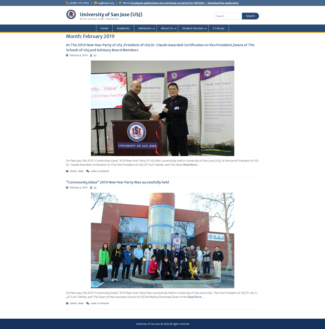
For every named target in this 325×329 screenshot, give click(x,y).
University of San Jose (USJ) (111, 14)
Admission (144, 28)
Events (73, 171)
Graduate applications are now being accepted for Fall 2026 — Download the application (185, 3)
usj (94, 55)
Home (104, 28)
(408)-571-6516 (79, 3)
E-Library (218, 28)
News (81, 171)
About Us (167, 28)
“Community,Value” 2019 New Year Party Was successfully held (117, 182)
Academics (123, 28)
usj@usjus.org (106, 3)
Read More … (191, 165)
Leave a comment (100, 171)
